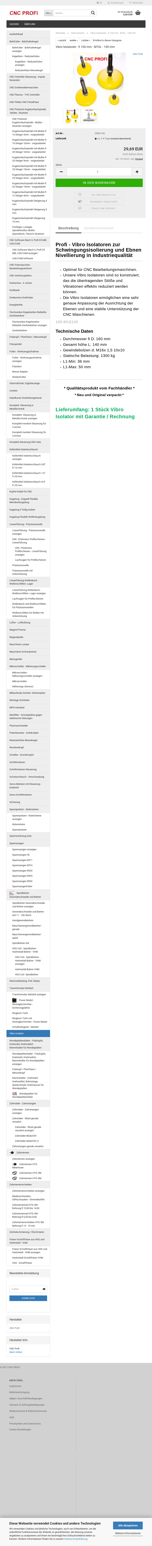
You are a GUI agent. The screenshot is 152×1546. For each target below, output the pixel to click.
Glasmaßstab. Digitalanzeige (24, 383)
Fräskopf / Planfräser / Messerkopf (28, 337)
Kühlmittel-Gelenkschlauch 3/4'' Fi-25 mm (28, 483)
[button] (99, 3)
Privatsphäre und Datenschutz (25, 1423)
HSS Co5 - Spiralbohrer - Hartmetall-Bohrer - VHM (25, 950)
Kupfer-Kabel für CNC (20, 491)
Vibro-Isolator (16, 1033)
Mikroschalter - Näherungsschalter (27, 666)
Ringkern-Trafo (20, 1013)
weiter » (74, 40)
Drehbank (14, 290)
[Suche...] (92, 13)
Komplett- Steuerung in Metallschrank (21, 407)
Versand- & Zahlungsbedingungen (27, 1404)
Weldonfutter (19, 377)
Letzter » (85, 40)
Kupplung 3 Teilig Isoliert (22, 509)
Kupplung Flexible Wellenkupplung (27, 516)
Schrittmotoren (17, 762)
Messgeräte (15, 659)
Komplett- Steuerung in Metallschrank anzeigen (24, 416)
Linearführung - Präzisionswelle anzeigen (28, 532)
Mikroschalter (19, 681)
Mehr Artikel (15, 1352)
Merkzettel (137, 2)
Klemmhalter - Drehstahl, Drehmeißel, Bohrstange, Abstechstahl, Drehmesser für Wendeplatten (28, 1083)
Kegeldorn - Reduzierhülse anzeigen (28, 63)
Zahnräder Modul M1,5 (27, 1141)
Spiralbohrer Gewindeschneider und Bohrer (25, 895)
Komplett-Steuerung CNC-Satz (25, 442)
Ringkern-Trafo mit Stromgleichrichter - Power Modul (29, 1020)
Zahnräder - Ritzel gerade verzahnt (25, 1120)
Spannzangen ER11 (22, 860)
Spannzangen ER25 (22, 875)
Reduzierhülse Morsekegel (29, 70)
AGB (11, 1417)
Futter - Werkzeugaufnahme (24, 351)
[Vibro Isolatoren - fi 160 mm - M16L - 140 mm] (99, 80)
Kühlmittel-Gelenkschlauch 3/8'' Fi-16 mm (28, 466)
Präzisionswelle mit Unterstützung (22, 572)
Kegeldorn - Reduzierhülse (25, 56)
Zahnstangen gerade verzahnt (27, 1146)
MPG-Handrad (16, 707)
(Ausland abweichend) (120, 138)
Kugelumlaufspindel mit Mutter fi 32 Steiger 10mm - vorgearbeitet (29, 185)
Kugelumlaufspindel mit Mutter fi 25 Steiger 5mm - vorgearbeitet (29, 176)
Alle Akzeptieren (128, 1525)
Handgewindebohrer (22, 920)
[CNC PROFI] (24, 13)
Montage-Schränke (19, 700)
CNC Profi (138, 54)
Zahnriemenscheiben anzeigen (28, 1190)
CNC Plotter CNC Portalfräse (24, 102)
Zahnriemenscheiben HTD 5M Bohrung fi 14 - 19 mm (28, 1224)
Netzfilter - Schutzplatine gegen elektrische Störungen (25, 717)
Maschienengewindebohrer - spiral (27, 936)
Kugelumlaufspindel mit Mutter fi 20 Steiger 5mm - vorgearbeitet (29, 159)
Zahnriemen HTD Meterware (24, 1166)
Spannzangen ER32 (22, 881)
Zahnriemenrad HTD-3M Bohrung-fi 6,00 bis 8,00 (25, 1215)
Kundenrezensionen (99, 228)
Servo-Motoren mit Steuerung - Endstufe (25, 786)
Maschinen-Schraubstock (23, 651)
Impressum (15, 1386)
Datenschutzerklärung (75, 1539)
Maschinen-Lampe (19, 644)
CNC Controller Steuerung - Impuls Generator (27, 78)
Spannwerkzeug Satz (20, 836)
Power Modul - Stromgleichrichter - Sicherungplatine (23, 1004)
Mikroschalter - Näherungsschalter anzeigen (27, 674)
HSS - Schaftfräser (22, 1262)
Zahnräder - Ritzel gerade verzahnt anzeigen (28, 1129)
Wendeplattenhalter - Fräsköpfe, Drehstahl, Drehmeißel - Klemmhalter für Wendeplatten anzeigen (29, 1058)
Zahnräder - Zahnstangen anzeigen (25, 1111)
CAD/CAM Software (22, 258)
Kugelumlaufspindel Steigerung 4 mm (29, 202)
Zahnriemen (22, 1152)
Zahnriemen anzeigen (23, 1158)
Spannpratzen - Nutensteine (24, 809)
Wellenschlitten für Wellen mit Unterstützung (28, 614)
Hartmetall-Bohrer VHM (27, 969)
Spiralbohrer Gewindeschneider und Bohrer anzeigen (28, 905)
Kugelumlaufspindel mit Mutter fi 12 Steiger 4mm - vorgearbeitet (29, 194)
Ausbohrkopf (16, 34)
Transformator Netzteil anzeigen (29, 994)
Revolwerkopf (16, 747)
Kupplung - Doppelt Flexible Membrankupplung (23, 501)
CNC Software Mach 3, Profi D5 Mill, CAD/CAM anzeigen (28, 251)
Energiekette (16, 304)
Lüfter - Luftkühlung (19, 622)
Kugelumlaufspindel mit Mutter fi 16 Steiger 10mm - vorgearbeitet (29, 141)
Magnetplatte (16, 637)
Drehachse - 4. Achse (20, 283)
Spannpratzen (19, 829)
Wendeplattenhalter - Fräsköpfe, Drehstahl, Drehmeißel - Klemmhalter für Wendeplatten (26, 1044)
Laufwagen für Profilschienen (30, 560)
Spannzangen (16, 843)
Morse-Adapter (20, 371)
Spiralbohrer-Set (20, 943)
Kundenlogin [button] (117, 2)
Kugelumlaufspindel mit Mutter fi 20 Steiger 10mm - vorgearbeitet (29, 150)
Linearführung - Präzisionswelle (25, 524)
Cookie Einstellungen (20, 1429)
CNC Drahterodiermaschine (23, 87)
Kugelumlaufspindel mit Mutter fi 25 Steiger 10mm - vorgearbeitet (29, 168)
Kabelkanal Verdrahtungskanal (25, 397)
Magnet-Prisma (17, 629)
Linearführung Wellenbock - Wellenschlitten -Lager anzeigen (29, 592)
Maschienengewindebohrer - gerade (27, 927)
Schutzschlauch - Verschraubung (26, 776)
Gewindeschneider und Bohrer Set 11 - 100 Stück (28, 913)
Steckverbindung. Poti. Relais (24, 981)
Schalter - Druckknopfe (21, 754)
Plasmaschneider (18, 725)
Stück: (59, 165)
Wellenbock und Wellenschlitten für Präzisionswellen (29, 605)
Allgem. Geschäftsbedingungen (25, 1398)
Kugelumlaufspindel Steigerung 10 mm (28, 220)
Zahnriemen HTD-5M (30, 1178)
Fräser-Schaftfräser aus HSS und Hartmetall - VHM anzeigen (29, 1251)
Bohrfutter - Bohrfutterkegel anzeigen (26, 49)
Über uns (29, 24)
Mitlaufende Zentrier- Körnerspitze (27, 693)
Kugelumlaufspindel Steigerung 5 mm (29, 211)
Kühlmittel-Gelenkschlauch (23, 449)
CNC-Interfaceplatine (20, 275)
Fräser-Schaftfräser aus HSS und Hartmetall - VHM (26, 1241)
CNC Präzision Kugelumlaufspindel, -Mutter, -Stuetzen (27, 111)
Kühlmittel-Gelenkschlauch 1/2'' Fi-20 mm (28, 475)
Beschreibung (68, 228)
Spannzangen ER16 (22, 865)
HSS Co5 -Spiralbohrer (26, 974)
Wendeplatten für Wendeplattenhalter (24, 1095)
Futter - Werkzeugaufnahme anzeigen (27, 359)
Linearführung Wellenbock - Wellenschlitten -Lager (23, 582)
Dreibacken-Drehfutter (21, 297)
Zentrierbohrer (19, 330)
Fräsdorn (17, 366)
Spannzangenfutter (22, 886)
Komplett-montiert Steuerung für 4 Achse (29, 434)
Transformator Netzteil (21, 988)
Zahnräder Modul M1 (26, 1135)
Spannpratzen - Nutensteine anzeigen (26, 817)
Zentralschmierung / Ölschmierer (26, 1232)
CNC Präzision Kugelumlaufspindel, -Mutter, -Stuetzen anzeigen (28, 122)
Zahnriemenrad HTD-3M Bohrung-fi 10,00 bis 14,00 (25, 1206)
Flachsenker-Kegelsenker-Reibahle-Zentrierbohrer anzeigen (29, 323)
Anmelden (28, 1298)
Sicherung (14, 802)
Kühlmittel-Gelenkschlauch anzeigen (26, 457)
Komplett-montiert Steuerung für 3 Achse (29, 425)
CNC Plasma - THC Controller (24, 94)
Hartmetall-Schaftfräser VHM (27, 1257)
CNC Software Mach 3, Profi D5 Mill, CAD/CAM (28, 242)
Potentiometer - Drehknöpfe (24, 732)
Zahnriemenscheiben (20, 1184)
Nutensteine (18, 824)
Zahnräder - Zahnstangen (22, 1103)
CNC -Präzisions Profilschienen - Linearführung (29, 541)
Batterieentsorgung (19, 1392)
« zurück (61, 40)
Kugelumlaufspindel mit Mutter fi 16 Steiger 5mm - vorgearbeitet (29, 133)
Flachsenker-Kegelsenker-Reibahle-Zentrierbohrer (28, 314)
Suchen (14, 24)
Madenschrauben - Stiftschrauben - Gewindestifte (28, 1198)
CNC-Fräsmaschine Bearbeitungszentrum (20, 266)
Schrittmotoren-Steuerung (23, 769)
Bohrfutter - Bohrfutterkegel (23, 41)
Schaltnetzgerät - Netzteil (25, 1027)
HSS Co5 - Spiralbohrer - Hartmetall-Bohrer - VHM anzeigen (28, 960)
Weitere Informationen (128, 1533)
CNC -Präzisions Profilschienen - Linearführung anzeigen (31, 551)
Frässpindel (15, 344)
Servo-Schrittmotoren (20, 794)
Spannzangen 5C (21, 854)
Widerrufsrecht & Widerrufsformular (28, 1411)
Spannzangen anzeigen (24, 849)
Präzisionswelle (20, 565)
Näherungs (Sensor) (22, 686)
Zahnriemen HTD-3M (30, 1173)
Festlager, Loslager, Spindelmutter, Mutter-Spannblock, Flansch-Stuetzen (28, 230)
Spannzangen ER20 (22, 870)
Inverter (13, 390)
